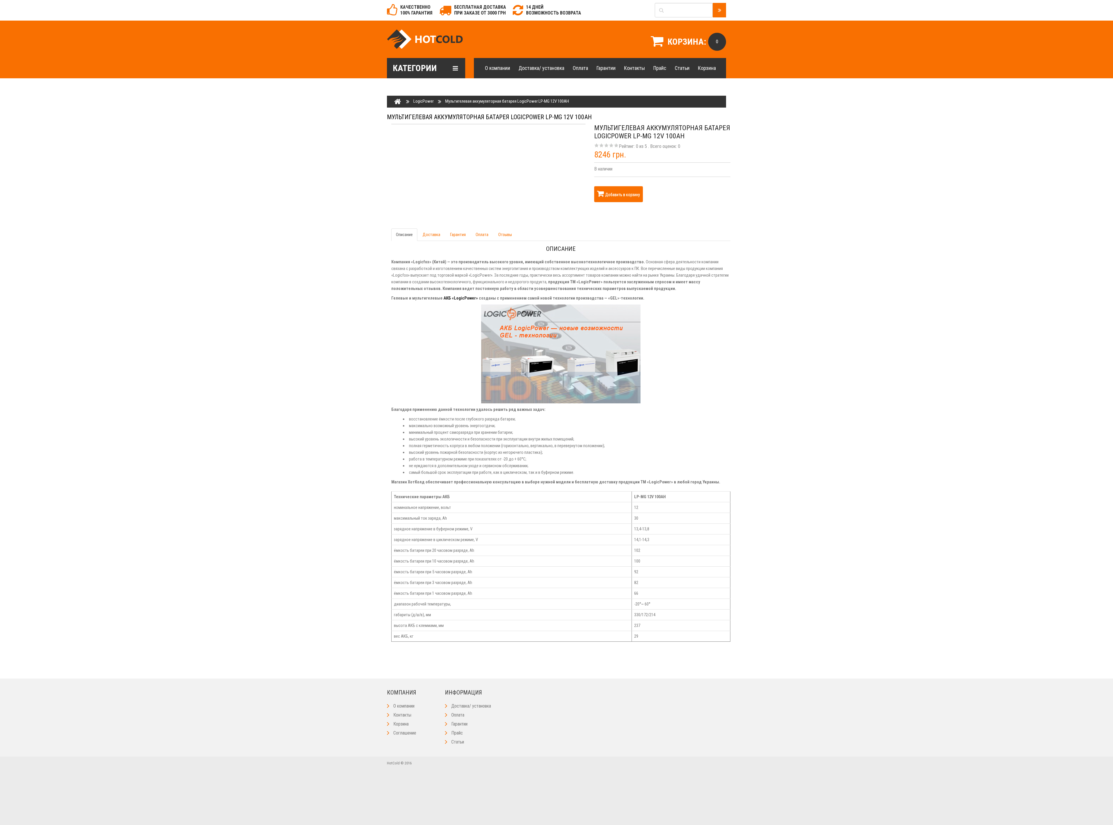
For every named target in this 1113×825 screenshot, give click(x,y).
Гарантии (606, 68)
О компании (497, 68)
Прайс (659, 68)
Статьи (682, 68)
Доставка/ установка (541, 68)
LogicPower (423, 101)
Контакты (634, 68)
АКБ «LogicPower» (460, 298)
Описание (404, 234)
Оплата (580, 68)
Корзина (707, 68)
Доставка (431, 234)
